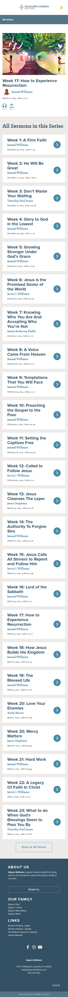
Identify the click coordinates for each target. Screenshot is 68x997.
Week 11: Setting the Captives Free (26, 440)
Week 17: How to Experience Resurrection (23, 619)
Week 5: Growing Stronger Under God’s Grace (23, 251)
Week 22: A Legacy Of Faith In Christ (25, 784)
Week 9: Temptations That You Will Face (27, 379)
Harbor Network (15, 935)
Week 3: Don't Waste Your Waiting (27, 193)
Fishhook (29, 994)
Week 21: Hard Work (26, 759)
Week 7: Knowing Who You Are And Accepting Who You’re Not (24, 319)
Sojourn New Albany (17, 910)
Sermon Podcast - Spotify (19, 928)
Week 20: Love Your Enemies (26, 705)
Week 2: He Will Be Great (25, 165)
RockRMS (37, 994)
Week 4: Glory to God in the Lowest (27, 221)
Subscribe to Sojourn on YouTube (40, 947)
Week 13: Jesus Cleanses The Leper (26, 496)
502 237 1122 (34, 972)
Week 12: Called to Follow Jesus (25, 468)
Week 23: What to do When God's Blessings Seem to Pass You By (27, 817)
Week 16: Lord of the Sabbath (27, 589)
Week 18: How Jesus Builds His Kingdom (27, 649)
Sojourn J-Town (15, 907)
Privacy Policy (45, 994)
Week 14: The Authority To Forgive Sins (26, 526)
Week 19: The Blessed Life (20, 677)
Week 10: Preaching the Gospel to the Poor (26, 410)
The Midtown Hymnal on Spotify (22, 932)
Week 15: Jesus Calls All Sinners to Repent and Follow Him (27, 559)
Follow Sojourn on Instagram (34, 947)
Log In (56, 985)
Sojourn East (14, 904)
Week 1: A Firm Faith (27, 140)
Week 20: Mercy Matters (22, 733)
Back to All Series (34, 847)
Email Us (34, 889)
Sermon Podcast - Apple (19, 925)
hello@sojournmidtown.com (33, 969)
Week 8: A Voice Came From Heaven (26, 351)
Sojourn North (14, 913)
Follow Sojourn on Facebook (28, 947)
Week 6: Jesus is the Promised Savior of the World (26, 284)
